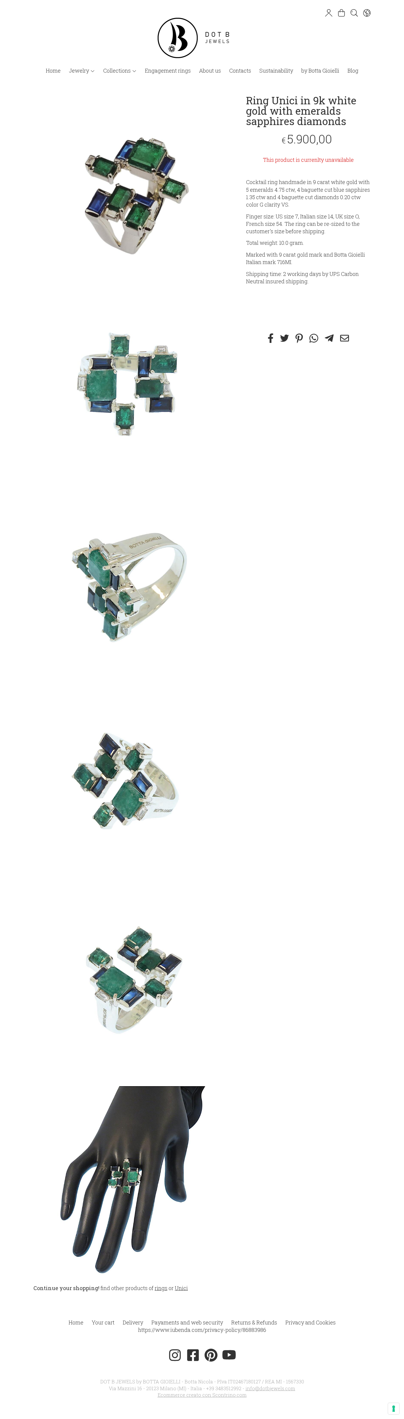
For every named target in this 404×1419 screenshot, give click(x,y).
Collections (117, 70)
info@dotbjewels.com (270, 1388)
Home (53, 70)
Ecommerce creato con (202, 1395)
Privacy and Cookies (310, 1322)
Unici (181, 1288)
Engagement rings (168, 70)
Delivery (133, 1322)
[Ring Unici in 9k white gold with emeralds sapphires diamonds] (129, 191)
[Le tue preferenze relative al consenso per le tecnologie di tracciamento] (393, 1408)
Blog (353, 70)
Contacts (240, 70)
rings (161, 1288)
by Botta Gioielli (320, 70)
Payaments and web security (187, 1322)
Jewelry (79, 70)
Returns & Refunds (254, 1322)
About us (210, 70)
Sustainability (276, 70)
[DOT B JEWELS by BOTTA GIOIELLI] (202, 32)
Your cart (103, 1322)
